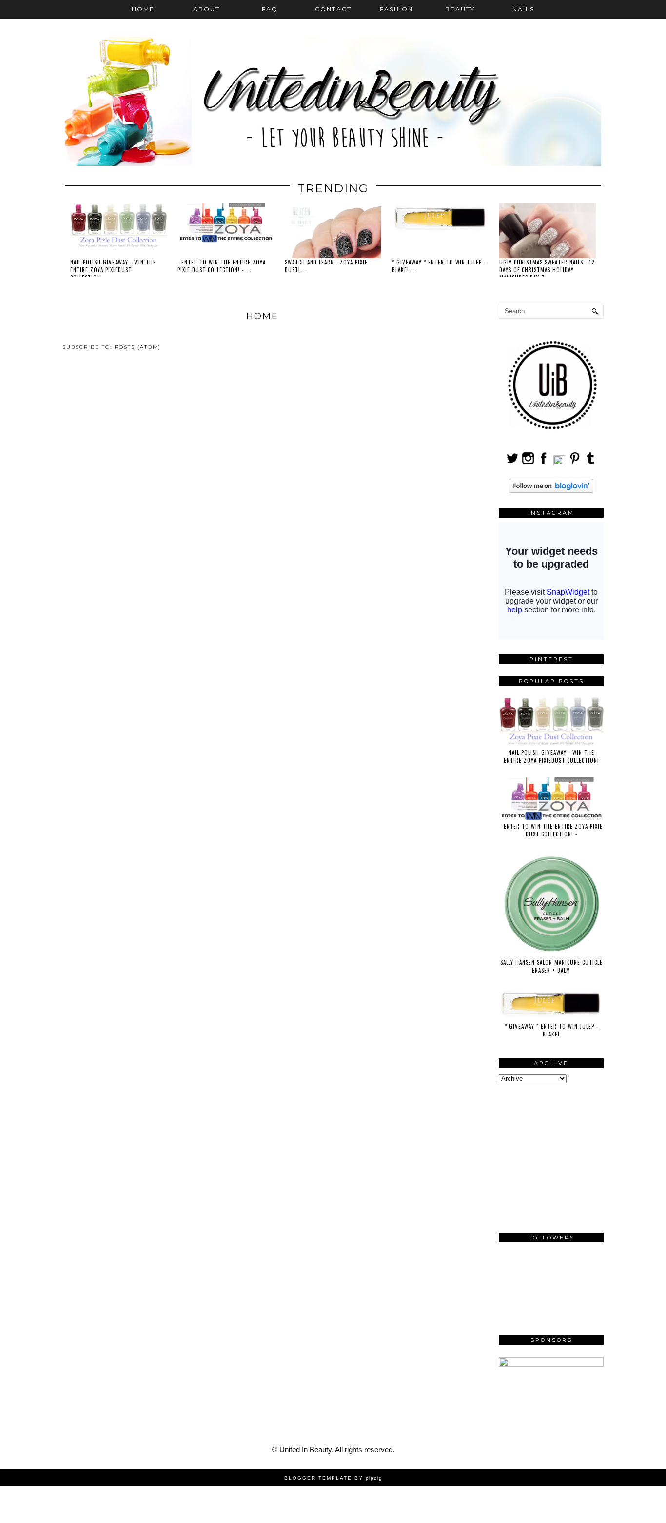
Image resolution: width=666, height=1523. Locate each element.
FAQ (270, 9)
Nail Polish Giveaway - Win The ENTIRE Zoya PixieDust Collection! (551, 756)
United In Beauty (305, 1449)
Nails (523, 9)
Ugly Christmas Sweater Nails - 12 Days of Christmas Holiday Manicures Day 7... (546, 270)
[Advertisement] (572, 1157)
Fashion (396, 9)
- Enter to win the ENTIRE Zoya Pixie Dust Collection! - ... (221, 266)
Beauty (460, 9)
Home (143, 9)
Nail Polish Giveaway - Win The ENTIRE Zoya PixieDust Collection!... (113, 270)
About (206, 9)
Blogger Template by (333, 1478)
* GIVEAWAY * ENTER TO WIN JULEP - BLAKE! (551, 1030)
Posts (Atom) (138, 347)
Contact (333, 9)
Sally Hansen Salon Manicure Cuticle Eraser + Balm (551, 966)
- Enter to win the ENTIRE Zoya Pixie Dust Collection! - (551, 830)
